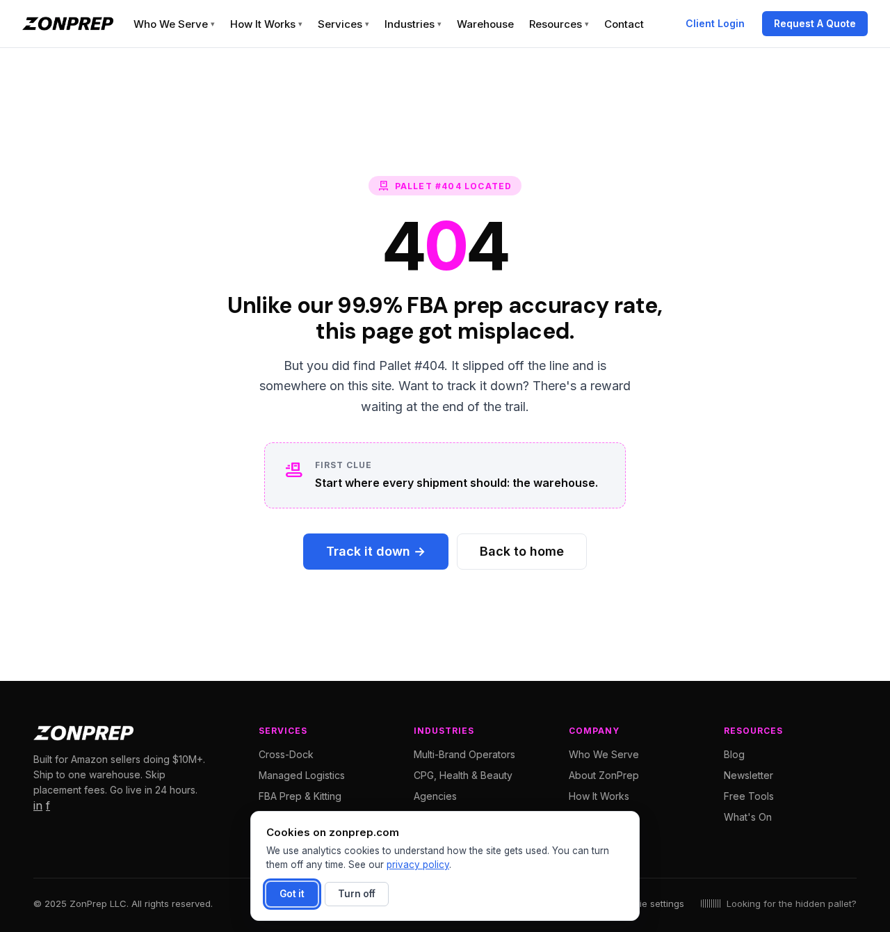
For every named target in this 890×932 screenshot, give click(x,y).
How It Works (266, 24)
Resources (559, 24)
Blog (734, 754)
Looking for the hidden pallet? (792, 903)
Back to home (522, 551)
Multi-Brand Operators (464, 754)
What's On (748, 817)
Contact (624, 24)
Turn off (356, 893)
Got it (292, 893)
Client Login (715, 23)
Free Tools (749, 796)
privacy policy (418, 864)
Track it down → (376, 551)
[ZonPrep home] (67, 24)
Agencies (435, 796)
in (37, 805)
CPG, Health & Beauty (463, 775)
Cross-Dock (286, 754)
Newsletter (748, 775)
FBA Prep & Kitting (300, 796)
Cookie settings (650, 903)
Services (343, 24)
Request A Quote (815, 23)
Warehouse (485, 24)
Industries (413, 24)
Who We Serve (174, 24)
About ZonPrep (604, 775)
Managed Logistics (302, 775)
